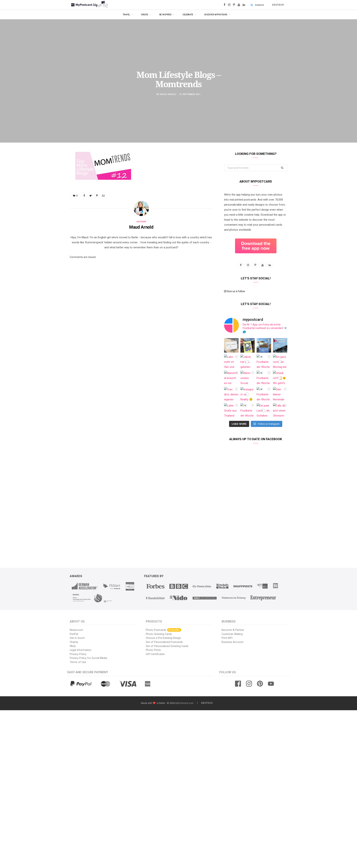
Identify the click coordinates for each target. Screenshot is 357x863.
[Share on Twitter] (51, 175)
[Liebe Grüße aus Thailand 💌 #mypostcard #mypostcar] (231, 410)
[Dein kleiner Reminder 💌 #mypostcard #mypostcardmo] (280, 394)
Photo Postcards (163, 630)
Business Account (232, 642)
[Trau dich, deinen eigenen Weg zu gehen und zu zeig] (231, 394)
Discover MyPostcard (215, 14)
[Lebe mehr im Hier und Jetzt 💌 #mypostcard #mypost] (231, 361)
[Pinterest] (51, 184)
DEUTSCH (278, 5)
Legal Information (80, 650)
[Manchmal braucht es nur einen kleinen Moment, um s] (231, 378)
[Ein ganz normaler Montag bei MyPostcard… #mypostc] (280, 361)
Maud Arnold (168, 94)
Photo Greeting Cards (159, 634)
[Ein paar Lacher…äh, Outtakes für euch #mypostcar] (264, 410)
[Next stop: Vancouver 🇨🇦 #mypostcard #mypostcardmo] (280, 345)
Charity (74, 642)
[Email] (51, 194)
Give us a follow (235, 291)
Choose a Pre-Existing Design (163, 638)
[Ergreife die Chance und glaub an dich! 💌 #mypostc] (231, 345)
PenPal (74, 634)
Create (144, 14)
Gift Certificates (155, 654)
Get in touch (77, 638)
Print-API (227, 638)
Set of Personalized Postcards (164, 642)
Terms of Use (78, 662)
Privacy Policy (78, 654)
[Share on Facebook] (51, 166)
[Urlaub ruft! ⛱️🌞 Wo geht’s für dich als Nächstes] (280, 378)
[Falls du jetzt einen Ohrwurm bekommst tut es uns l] (280, 410)
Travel (126, 14)
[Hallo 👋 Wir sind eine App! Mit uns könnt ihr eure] (247, 345)
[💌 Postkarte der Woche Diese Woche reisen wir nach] (264, 345)
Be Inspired (165, 14)
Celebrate (188, 14)
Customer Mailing (232, 634)
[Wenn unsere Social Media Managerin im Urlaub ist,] (247, 378)
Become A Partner (233, 630)
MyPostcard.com (184, 703)
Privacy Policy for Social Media (88, 658)
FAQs (73, 646)
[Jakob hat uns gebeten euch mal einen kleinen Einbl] (247, 361)
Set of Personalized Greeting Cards (167, 646)
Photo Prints (153, 650)
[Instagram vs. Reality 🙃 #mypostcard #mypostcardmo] (247, 394)
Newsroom (76, 630)
